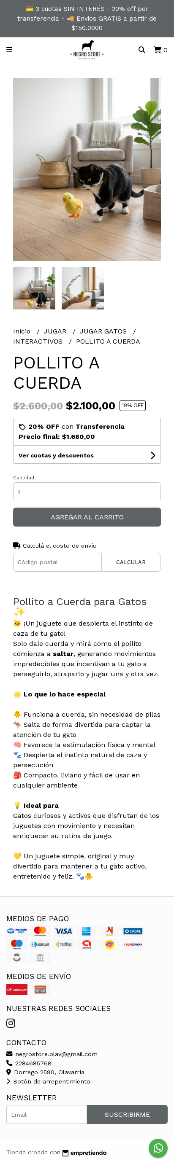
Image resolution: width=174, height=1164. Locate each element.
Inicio (23, 331)
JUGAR (56, 331)
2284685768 (32, 1063)
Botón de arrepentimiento (50, 1081)
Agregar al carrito (87, 517)
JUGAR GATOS (104, 331)
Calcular (131, 562)
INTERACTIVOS (39, 341)
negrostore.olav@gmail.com (55, 1054)
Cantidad (23, 478)
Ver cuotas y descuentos (56, 455)
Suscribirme (127, 1114)
